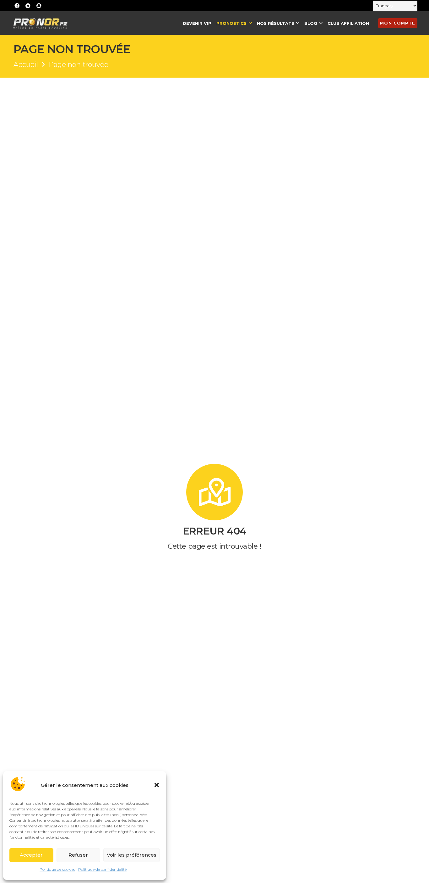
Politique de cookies (57, 869)
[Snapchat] (39, 6)
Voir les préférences (131, 855)
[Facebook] (17, 6)
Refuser (78, 855)
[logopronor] (40, 23)
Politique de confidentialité (102, 869)
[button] (157, 785)
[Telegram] (28, 6)
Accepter (31, 855)
